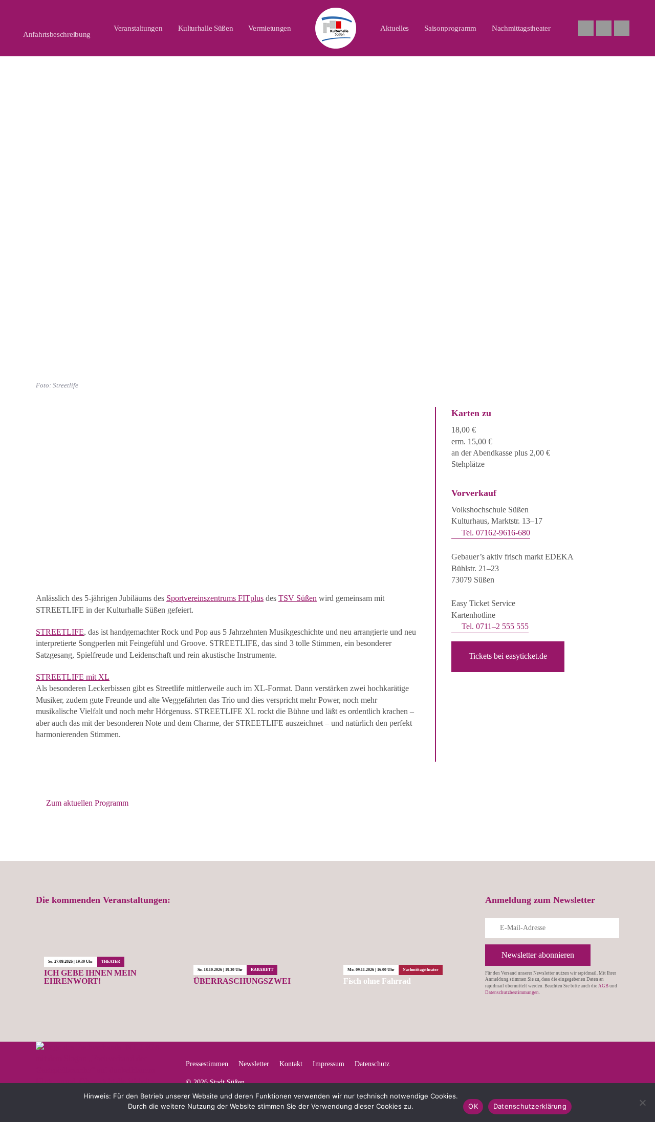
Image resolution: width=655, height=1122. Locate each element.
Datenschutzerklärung (529, 1106)
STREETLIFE (60, 632)
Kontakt (290, 1064)
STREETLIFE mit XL (73, 677)
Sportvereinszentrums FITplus (215, 598)
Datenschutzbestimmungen (512, 992)
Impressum (328, 1064)
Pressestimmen (207, 1064)
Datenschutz (372, 1064)
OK (473, 1106)
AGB (603, 985)
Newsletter (253, 1064)
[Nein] (642, 1102)
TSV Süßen (297, 598)
